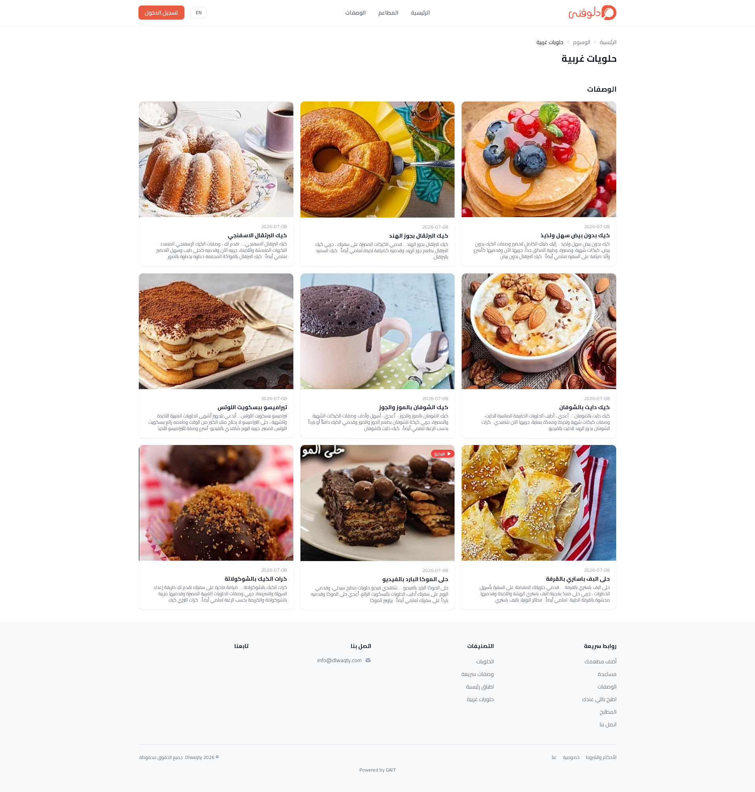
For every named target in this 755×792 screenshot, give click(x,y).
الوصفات (355, 13)
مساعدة (607, 674)
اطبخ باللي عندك (599, 699)
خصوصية (571, 757)
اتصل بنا (608, 724)
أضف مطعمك (600, 661)
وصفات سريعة (477, 674)
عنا (554, 757)
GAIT (391, 769)
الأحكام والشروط (601, 757)
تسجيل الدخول (161, 12)
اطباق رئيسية (480, 686)
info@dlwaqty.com (339, 660)
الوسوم (581, 42)
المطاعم (388, 13)
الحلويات (485, 661)
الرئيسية (420, 13)
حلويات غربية (480, 699)
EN (199, 12)
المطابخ (608, 712)
